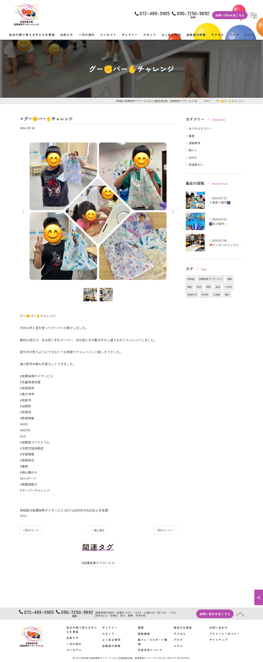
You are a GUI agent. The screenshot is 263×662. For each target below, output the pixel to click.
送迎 (217, 286)
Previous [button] (24, 211)
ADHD (23, 515)
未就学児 (192, 294)
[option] (98, 211)
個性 (189, 286)
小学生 (228, 286)
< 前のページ (31, 530)
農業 (191, 136)
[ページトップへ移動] (240, 614)
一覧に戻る (98, 530)
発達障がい (196, 165)
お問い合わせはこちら (230, 15)
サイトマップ (218, 640)
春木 (227, 294)
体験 (208, 286)
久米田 (216, 294)
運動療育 (194, 143)
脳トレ (193, 150)
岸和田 (190, 278)
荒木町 (205, 294)
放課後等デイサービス (211, 278)
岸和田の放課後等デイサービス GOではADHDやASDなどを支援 (64, 510)
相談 (229, 278)
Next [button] (172, 211)
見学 (199, 286)
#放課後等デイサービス (98, 563)
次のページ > (165, 530)
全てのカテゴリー (200, 128)
